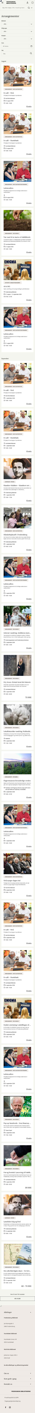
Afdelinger (8, 1312)
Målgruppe (4, 28)
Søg (2, 50)
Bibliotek (3, 21)
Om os (6, 1373)
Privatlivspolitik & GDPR (11, 1398)
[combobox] (17, 7)
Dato (2, 43)
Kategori (3, 35)
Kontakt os (8, 1384)
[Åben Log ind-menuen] (27, 2)
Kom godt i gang (10, 1379)
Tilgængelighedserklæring (12, 1401)
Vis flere (17, 1299)
